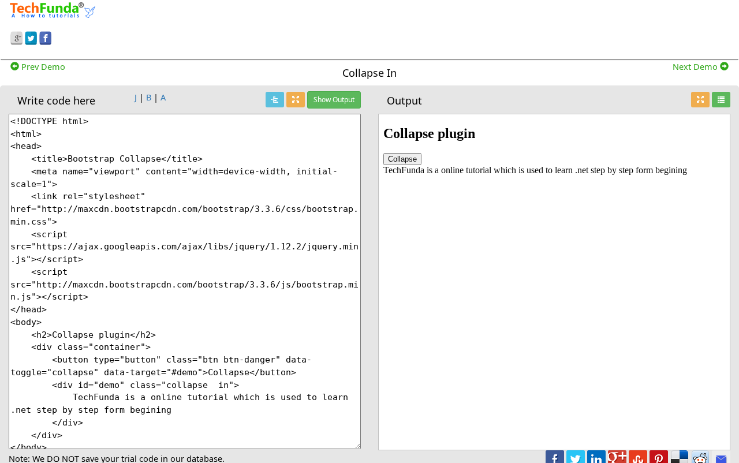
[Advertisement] (462, 28)
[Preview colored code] (275, 99)
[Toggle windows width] (295, 99)
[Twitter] (31, 36)
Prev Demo (42, 66)
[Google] (16, 36)
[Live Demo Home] (721, 99)
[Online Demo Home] (52, 8)
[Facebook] (45, 36)
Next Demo (696, 66)
